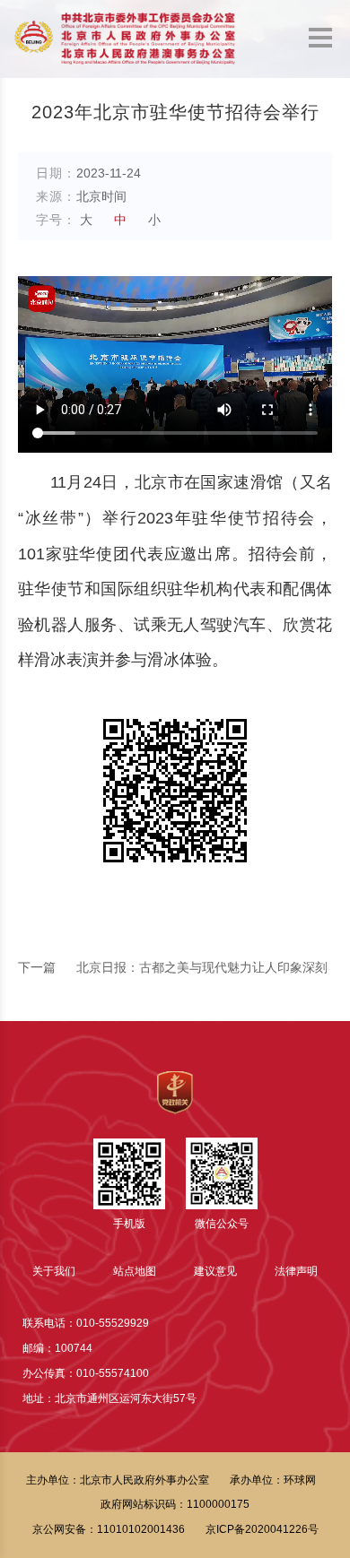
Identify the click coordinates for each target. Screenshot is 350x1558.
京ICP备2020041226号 (262, 1529)
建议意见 (215, 1271)
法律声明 (296, 1271)
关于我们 (53, 1271)
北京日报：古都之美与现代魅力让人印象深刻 (173, 967)
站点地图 (134, 1271)
